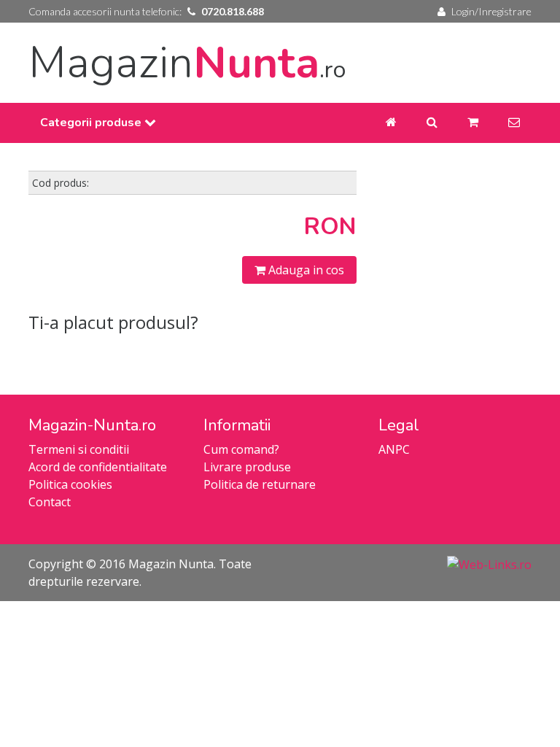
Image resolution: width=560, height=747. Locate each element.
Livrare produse (247, 467)
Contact (49, 502)
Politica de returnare (259, 484)
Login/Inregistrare (491, 11)
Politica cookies (70, 484)
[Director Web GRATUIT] (489, 564)
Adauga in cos (304, 270)
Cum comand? (241, 449)
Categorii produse (92, 123)
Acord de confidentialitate (97, 467)
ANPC (394, 449)
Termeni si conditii (78, 449)
